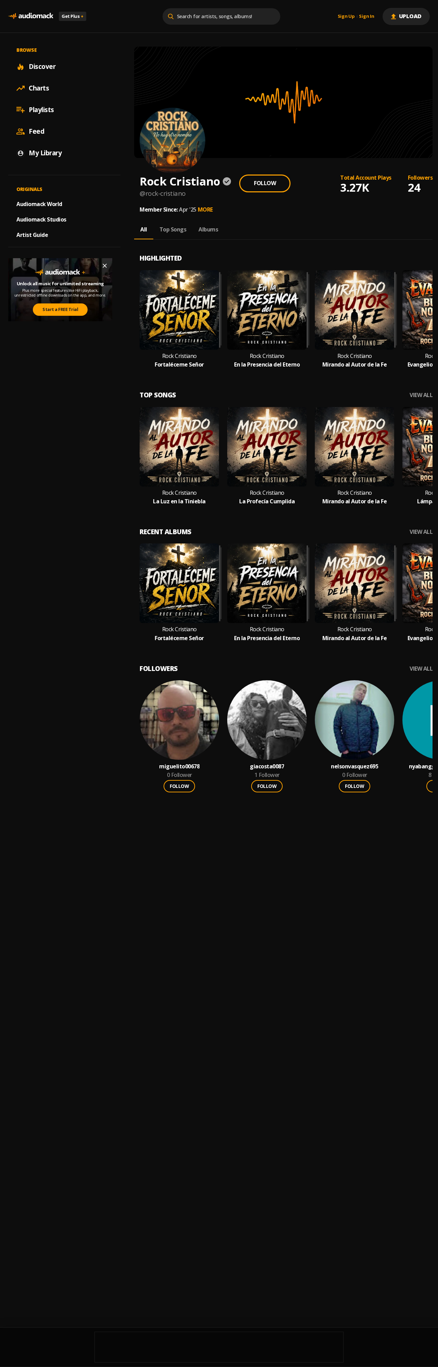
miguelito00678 (179, 766)
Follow (265, 183)
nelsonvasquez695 (354, 766)
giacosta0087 (267, 766)
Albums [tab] (208, 229)
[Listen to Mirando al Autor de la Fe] (354, 310)
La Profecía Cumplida (267, 501)
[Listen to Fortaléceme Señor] (179, 310)
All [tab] (143, 229)
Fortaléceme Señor (179, 364)
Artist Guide (32, 235)
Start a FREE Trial (60, 309)
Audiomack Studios (41, 219)
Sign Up (346, 16)
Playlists (41, 109)
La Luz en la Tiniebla (179, 501)
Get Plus (72, 16)
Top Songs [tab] (172, 229)
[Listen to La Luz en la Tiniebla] (179, 447)
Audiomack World (39, 204)
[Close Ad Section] (104, 265)
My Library (45, 152)
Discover (42, 66)
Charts (39, 88)
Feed (36, 131)
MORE (205, 209)
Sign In (366, 16)
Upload (410, 16)
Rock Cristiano (179, 356)
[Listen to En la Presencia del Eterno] (267, 310)
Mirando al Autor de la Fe (354, 364)
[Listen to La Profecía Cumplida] (267, 447)
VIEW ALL (421, 395)
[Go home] (30, 16)
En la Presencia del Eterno (267, 364)
